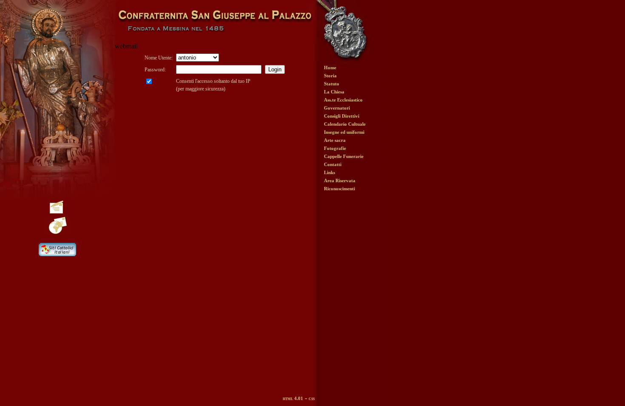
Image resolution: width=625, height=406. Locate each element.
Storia (330, 75)
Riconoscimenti (339, 188)
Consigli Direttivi (341, 115)
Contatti (332, 164)
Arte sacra (335, 140)
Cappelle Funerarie (344, 156)
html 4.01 (293, 398)
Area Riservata (339, 180)
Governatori (337, 107)
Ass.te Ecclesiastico (343, 99)
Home (330, 67)
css (312, 398)
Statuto (331, 83)
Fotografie (335, 148)
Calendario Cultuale (345, 124)
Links (329, 172)
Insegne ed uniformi (344, 132)
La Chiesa (334, 91)
